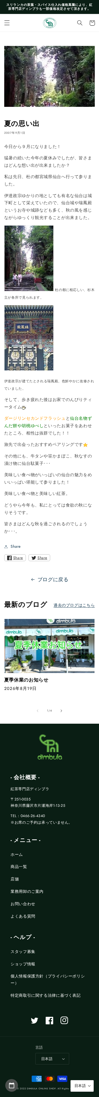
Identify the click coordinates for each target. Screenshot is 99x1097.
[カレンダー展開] (11, 1085)
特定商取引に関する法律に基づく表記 (46, 995)
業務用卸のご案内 (27, 891)
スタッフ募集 (23, 952)
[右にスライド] (61, 711)
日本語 (47, 1058)
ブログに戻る (53, 579)
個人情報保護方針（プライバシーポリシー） (48, 979)
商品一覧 (19, 867)
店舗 (15, 879)
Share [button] (16, 546)
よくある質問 (23, 916)
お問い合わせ (23, 904)
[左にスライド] (37, 711)
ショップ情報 (23, 964)
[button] (7, 23)
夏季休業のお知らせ (26, 680)
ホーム (17, 854)
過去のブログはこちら (74, 605)
